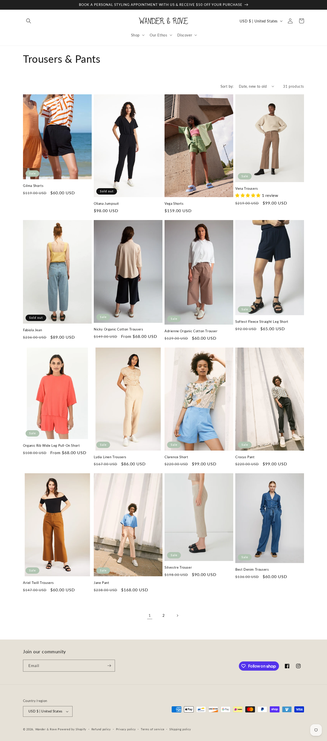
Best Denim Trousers (252, 569)
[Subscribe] (109, 666)
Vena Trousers (246, 188)
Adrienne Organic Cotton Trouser (191, 331)
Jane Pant (101, 583)
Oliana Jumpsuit (106, 203)
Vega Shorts (174, 203)
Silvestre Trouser (178, 567)
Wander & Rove (46, 729)
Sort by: (227, 86)
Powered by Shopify (72, 729)
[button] (28, 21)
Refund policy (101, 729)
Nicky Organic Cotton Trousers (118, 329)
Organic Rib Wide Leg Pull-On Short (51, 445)
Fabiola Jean (32, 330)
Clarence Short (176, 457)
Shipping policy (180, 729)
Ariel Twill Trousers (38, 583)
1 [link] (149, 615)
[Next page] (177, 615)
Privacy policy (126, 729)
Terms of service (152, 729)
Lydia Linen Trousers (110, 457)
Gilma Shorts (33, 186)
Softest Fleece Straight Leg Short (261, 322)
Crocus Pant (245, 457)
